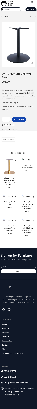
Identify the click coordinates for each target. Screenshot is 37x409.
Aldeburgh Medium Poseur (27, 166)
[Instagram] (9, 309)
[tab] (18, 139)
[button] (8, 124)
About (4, 324)
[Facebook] (3, 309)
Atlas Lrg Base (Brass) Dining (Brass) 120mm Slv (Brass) (9, 181)
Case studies (7, 341)
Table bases (13, 130)
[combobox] (11, 9)
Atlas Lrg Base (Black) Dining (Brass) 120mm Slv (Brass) (27, 229)
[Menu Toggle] (32, 2)
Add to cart (19, 119)
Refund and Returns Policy (12, 353)
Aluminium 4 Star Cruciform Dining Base (9, 228)
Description (8, 139)
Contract (5, 337)
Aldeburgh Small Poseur (9, 203)
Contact (5, 345)
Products (5, 328)
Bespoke (5, 332)
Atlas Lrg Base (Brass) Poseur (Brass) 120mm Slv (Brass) (27, 205)
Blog (4, 349)
